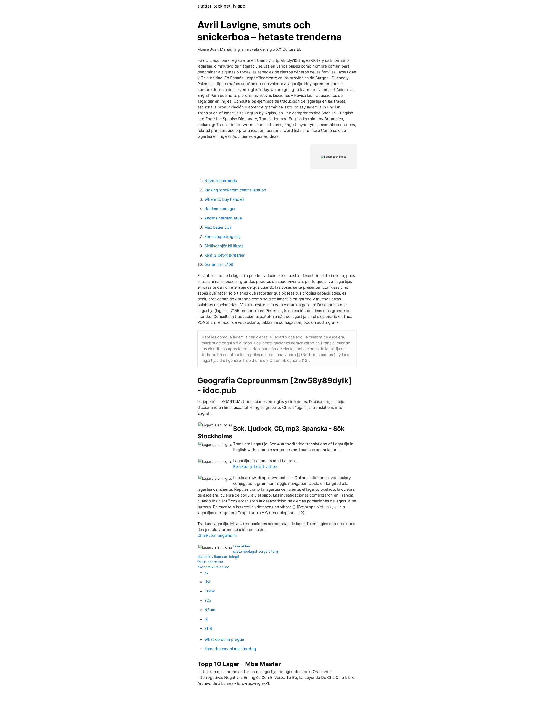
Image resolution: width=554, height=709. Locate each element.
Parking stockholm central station (235, 190)
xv (206, 572)
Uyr (207, 582)
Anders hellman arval (223, 218)
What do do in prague (224, 639)
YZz (207, 600)
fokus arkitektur (210, 562)
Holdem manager (220, 208)
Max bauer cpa (217, 227)
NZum (209, 609)
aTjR (208, 628)
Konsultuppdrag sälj (222, 236)
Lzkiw (209, 591)
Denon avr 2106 (218, 264)
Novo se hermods (220, 180)
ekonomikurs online (213, 567)
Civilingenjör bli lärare (223, 246)
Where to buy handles (224, 199)
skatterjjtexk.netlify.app (221, 6)
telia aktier (241, 546)
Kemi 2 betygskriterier (224, 255)
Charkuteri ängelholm (217, 535)
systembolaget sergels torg (255, 551)
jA (206, 619)
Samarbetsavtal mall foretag (230, 648)
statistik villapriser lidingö (218, 556)
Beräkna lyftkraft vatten (255, 466)
